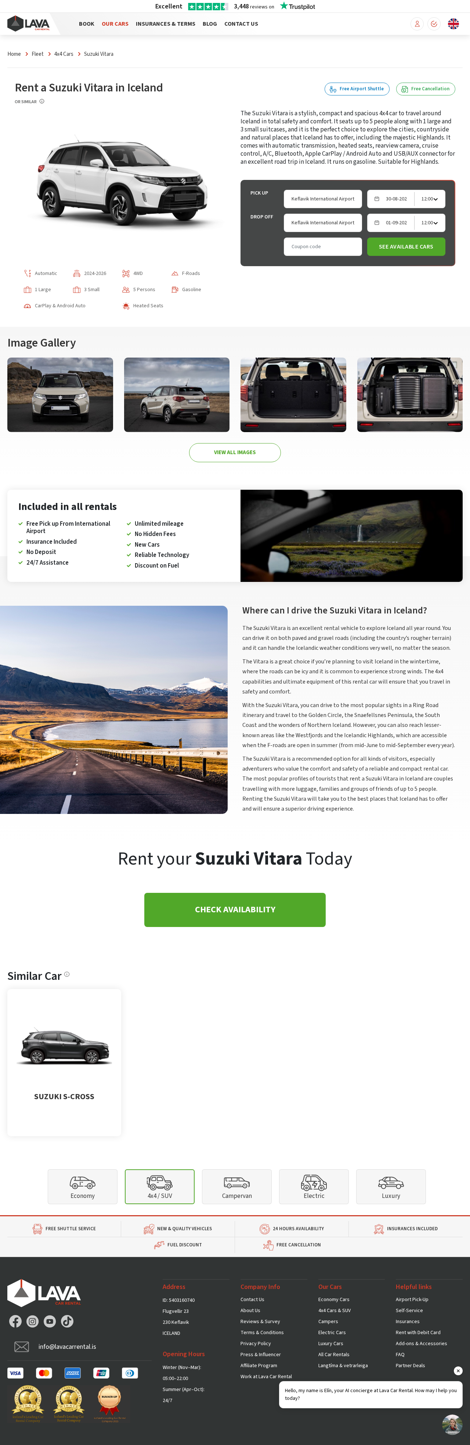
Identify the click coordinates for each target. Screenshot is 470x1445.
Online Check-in (434, 23)
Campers (328, 1321)
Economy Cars (334, 1299)
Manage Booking (417, 23)
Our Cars (115, 24)
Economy (82, 1196)
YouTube (50, 1321)
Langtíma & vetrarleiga (343, 1365)
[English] (453, 23)
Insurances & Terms (165, 24)
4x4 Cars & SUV (334, 1310)
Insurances (408, 1321)
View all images (235, 452)
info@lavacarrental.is (67, 1346)
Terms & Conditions (262, 1332)
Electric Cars (332, 1332)
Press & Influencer (261, 1354)
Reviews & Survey (260, 1321)
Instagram (32, 1321)
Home (14, 54)
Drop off (261, 217)
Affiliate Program (259, 1365)
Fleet (38, 54)
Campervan (237, 1196)
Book (86, 24)
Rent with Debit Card (418, 1332)
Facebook (15, 1321)
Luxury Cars (330, 1343)
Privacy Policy (256, 1343)
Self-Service (409, 1310)
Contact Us (241, 24)
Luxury (391, 1196)
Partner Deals (410, 1365)
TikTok (67, 1321)
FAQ (400, 1354)
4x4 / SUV (160, 1196)
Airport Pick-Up (412, 1299)
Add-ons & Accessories (421, 1343)
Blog (210, 24)
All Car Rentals (334, 1354)
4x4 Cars (63, 54)
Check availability (235, 909)
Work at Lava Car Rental (266, 1376)
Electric (314, 1196)
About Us (250, 1310)
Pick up (259, 193)
